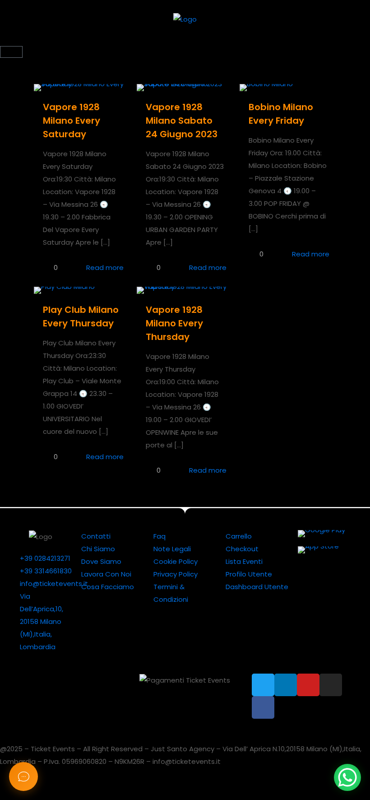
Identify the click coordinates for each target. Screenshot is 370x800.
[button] (185, 40)
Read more (105, 267)
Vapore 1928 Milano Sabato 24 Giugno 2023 (181, 120)
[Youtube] (308, 685)
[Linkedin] (285, 685)
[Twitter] (263, 685)
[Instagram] (330, 685)
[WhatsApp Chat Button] (347, 777)
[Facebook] (263, 707)
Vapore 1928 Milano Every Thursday (174, 323)
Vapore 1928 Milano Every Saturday (71, 120)
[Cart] (11, 52)
